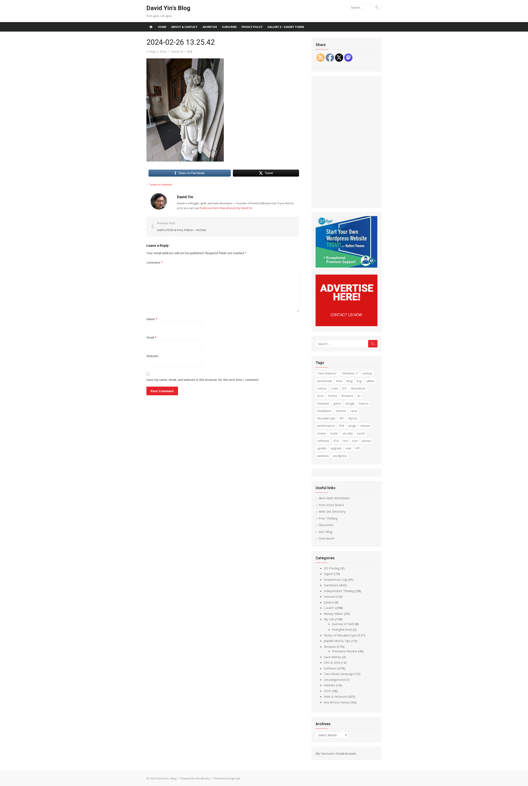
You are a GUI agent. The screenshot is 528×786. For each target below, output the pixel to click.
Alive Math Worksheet (334, 498)
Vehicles (329, 685)
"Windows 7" (349, 373)
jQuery (329, 602)
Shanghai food (342, 629)
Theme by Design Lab (226, 778)
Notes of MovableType (340, 635)
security (347, 433)
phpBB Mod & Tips (337, 641)
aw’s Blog (325, 532)
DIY (344, 388)
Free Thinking (328, 518)
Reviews (330, 646)
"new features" (327, 373)
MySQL (353, 418)
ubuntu (366, 441)
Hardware (331, 585)
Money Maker (333, 613)
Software (330, 668)
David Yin (177, 51)
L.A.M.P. (329, 608)
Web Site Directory (332, 511)
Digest (328, 574)
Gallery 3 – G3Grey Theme (286, 27)
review (321, 433)
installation (324, 411)
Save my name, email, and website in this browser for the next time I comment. (202, 380)
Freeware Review (344, 651)
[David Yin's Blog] (151, 27)
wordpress (340, 456)
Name (151, 319)
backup (367, 373)
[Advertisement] (346, 142)
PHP (341, 426)
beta (339, 381)
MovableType (326, 418)
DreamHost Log (335, 579)
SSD (336, 441)
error (320, 396)
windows (323, 456)
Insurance (331, 596)
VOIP (327, 691)
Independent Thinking (339, 591)
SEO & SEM (332, 662)
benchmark (324, 381)
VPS (358, 448)
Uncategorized (334, 679)
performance (326, 426)
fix (359, 396)
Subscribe (229, 27)
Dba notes (326, 525)
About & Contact (184, 27)
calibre (370, 381)
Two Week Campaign (339, 674)
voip (348, 448)
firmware (347, 396)
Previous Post (181, 226)
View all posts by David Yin (235, 208)
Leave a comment (161, 184)
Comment (154, 262)
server (361, 433)
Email (151, 337)
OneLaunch (326, 538)
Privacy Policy (252, 27)
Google (350, 403)
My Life (329, 619)
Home (162, 27)
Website (152, 356)
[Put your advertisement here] (346, 325)
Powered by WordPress (195, 778)
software (323, 441)
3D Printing (332, 568)
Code (334, 388)
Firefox (332, 396)
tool (355, 441)
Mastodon (328, 753)
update (321, 448)
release (365, 426)
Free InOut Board (331, 505)
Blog (349, 381)
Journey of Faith (343, 624)
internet (341, 411)
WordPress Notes (337, 702)
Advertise (210, 27)
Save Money (332, 657)
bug (359, 381)
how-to (364, 403)
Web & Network (335, 696)
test (345, 441)
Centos (322, 388)
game (337, 403)
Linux (353, 411)
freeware (323, 403)
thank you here (209, 208)
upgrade (336, 448)
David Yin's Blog (168, 8)
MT (341, 418)
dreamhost (358, 388)
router (334, 433)
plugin (352, 426)
